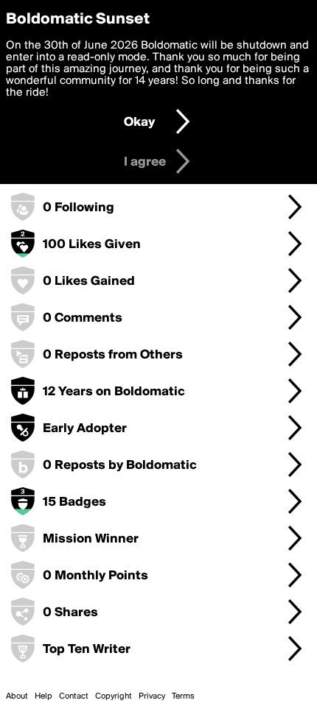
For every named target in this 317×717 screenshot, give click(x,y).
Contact (73, 696)
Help (43, 696)
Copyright (113, 696)
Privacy (152, 696)
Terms (183, 696)
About (17, 696)
